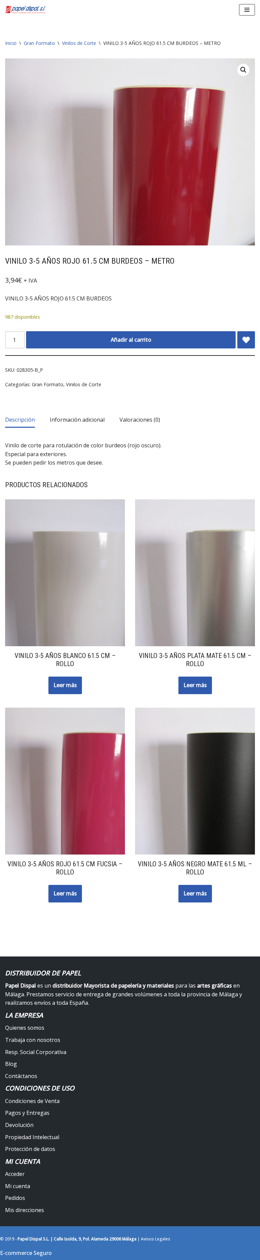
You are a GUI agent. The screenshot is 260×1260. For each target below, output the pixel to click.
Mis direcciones (24, 1210)
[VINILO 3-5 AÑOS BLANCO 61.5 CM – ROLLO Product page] (65, 572)
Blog (11, 1064)
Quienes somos (24, 1027)
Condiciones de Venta (32, 1101)
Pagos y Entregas (27, 1113)
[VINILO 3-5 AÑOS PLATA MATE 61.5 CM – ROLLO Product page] (195, 572)
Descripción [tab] (20, 419)
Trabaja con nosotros (32, 1040)
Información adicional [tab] (77, 419)
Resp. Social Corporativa (35, 1052)
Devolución (19, 1125)
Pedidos (15, 1198)
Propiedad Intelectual (32, 1137)
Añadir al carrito (131, 339)
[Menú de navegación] (247, 10)
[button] (243, 70)
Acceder (15, 1174)
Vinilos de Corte (79, 43)
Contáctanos (21, 1076)
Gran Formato (39, 43)
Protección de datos (30, 1149)
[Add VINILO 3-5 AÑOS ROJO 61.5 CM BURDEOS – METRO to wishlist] (246, 340)
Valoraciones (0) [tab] (140, 419)
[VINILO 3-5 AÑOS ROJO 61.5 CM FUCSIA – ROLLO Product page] (65, 781)
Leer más (65, 685)
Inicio (11, 43)
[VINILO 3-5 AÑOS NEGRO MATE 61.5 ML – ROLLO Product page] (195, 781)
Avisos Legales (155, 1239)
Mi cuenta (17, 1186)
